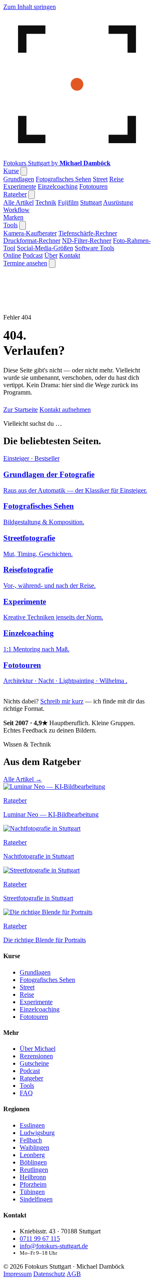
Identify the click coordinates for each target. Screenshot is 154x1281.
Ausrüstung (118, 202)
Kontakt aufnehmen (65, 409)
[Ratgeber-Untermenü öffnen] (31, 194)
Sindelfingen (36, 1222)
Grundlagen (18, 179)
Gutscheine (34, 1087)
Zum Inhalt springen (29, 6)
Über (50, 255)
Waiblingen (34, 1171)
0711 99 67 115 (40, 1262)
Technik (45, 202)
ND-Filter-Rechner (86, 240)
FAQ (26, 1116)
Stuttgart (91, 202)
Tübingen (32, 1215)
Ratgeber (15, 194)
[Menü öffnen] (52, 263)
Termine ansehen (25, 263)
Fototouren (93, 186)
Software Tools (94, 247)
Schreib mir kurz (61, 701)
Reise (116, 179)
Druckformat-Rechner (31, 240)
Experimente (19, 186)
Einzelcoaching (58, 186)
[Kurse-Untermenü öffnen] (24, 171)
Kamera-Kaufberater (30, 233)
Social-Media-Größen (45, 247)
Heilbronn (33, 1200)
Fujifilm (68, 202)
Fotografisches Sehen (63, 179)
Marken (13, 217)
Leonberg (32, 1178)
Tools (10, 224)
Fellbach (31, 1163)
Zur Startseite (20, 409)
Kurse (11, 170)
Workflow (16, 209)
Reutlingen (34, 1193)
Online (12, 255)
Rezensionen (36, 1079)
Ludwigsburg (37, 1156)
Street (100, 179)
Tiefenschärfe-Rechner (87, 233)
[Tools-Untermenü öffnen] (22, 225)
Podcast (33, 255)
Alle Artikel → (22, 779)
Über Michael (37, 1072)
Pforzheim (33, 1208)
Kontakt (69, 255)
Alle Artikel (18, 202)
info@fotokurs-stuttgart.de (54, 1269)
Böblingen (33, 1186)
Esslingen (32, 1149)
